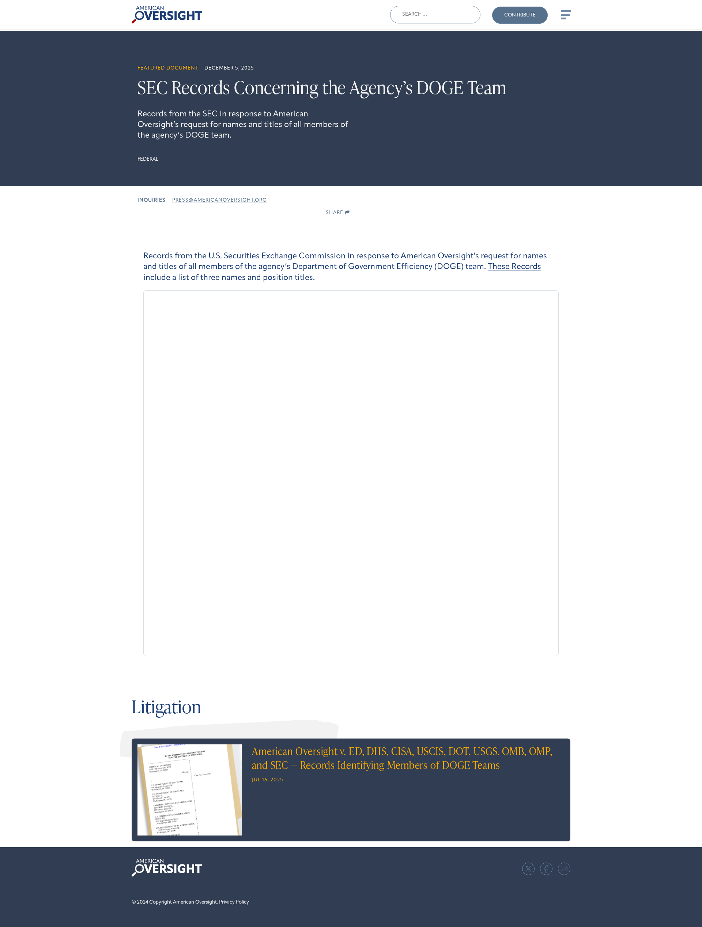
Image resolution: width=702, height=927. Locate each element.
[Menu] (565, 14)
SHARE (335, 212)
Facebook (546, 869)
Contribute (520, 15)
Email (564, 869)
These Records (514, 267)
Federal (147, 159)
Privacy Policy (234, 902)
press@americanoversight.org (219, 200)
